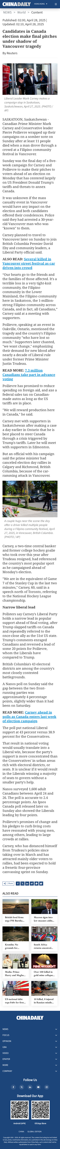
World (21, 12)
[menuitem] (39, 4)
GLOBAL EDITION (35, 1131)
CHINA (21, 1131)
